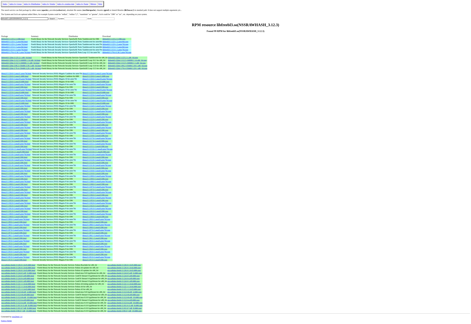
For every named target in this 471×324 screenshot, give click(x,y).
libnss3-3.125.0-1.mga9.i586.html (14, 98)
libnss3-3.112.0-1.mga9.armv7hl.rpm (96, 160)
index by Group (15, 4)
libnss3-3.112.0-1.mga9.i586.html (14, 163)
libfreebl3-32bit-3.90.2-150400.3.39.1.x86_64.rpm (127, 66)
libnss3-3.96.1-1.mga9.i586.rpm (94, 238)
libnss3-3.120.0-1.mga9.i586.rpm (95, 130)
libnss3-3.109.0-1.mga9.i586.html (14, 179)
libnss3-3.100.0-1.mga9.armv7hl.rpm (96, 214)
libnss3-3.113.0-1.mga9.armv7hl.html (15, 155)
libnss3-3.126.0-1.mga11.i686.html (14, 76)
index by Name (82, 4)
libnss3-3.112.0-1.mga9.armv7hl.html (15, 160)
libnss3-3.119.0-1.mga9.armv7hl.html (15, 133)
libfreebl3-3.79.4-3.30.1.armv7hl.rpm (116, 52)
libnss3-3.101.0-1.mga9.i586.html (14, 211)
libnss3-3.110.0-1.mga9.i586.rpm (95, 173)
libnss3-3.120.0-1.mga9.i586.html (14, 130)
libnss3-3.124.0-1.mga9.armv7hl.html (15, 106)
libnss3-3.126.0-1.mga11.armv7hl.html (16, 74)
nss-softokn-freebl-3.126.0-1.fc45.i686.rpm (124, 265)
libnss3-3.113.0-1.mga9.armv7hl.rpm (96, 155)
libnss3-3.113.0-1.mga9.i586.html (14, 157)
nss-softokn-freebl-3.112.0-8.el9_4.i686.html (18, 292)
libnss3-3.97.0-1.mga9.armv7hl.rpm (96, 230)
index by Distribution (32, 4)
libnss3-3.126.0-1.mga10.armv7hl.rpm (97, 79)
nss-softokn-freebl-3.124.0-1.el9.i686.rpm (123, 281)
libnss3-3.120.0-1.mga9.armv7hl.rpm (96, 128)
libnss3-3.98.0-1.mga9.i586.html (13, 227)
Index (5, 4)
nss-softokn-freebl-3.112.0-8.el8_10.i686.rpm (124, 297)
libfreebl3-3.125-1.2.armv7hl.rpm (115, 44)
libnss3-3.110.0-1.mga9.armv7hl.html (15, 171)
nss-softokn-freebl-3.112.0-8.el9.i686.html (17, 295)
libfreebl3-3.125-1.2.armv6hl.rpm (115, 42)
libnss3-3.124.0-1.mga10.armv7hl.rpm (97, 101)
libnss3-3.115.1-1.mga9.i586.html (14, 146)
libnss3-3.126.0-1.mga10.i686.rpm (95, 82)
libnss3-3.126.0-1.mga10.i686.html (14, 82)
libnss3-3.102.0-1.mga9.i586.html (14, 206)
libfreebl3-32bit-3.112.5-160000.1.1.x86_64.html (20, 63)
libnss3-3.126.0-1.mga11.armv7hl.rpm (97, 74)
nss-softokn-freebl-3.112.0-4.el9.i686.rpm (123, 300)
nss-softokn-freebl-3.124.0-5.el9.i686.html (17, 276)
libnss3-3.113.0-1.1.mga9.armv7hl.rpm (97, 149)
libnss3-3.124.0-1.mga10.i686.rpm (95, 103)
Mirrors (93, 4)
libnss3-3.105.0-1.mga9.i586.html (14, 200)
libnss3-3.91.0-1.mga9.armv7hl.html (15, 257)
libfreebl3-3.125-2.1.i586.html (13, 39)
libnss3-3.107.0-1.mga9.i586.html (14, 190)
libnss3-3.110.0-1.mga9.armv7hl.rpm (96, 171)
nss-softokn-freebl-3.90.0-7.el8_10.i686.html (18, 311)
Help (100, 4)
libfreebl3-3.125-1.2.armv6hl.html (14, 42)
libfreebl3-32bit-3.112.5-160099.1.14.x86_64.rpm (127, 60)
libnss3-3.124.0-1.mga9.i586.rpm (95, 109)
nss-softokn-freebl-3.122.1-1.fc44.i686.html (18, 284)
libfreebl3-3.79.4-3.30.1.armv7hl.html (16, 52)
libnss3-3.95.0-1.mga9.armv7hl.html (15, 241)
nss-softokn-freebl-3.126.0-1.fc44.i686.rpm (124, 268)
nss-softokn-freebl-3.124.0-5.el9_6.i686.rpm (124, 273)
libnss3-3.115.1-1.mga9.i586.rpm (95, 146)
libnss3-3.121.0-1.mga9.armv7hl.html (15, 122)
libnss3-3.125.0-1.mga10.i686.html (14, 92)
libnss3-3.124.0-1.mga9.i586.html (14, 109)
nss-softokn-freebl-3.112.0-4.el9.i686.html (17, 300)
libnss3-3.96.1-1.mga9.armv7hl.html (15, 236)
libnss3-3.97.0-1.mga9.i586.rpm (94, 233)
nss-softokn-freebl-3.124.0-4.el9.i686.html (17, 278)
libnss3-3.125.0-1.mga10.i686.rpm (95, 92)
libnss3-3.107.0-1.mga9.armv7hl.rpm (96, 187)
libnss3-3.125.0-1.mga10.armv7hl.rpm (97, 90)
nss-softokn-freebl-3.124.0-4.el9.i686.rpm (123, 278)
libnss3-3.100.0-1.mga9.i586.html (14, 217)
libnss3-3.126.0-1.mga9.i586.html (14, 87)
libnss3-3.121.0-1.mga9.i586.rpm (95, 125)
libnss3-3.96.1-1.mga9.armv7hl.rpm (96, 236)
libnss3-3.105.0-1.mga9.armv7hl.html (15, 198)
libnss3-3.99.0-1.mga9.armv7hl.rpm (96, 219)
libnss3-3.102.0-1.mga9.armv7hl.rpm (96, 203)
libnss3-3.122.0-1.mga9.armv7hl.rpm (96, 117)
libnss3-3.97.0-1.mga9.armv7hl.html (15, 230)
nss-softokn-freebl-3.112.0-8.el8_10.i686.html (19, 297)
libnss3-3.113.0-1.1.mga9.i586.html (15, 152)
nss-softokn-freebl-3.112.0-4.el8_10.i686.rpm (124, 303)
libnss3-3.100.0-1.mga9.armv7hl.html (15, 214)
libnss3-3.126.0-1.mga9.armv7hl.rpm (96, 84)
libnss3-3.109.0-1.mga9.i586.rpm (95, 179)
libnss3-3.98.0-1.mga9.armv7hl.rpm (96, 225)
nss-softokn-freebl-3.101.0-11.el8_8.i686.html (19, 305)
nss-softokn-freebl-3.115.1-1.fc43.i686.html (18, 289)
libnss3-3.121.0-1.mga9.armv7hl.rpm (96, 122)
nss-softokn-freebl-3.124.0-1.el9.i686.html (17, 281)
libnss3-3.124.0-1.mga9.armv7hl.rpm (96, 106)
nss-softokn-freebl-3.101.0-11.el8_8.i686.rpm (124, 305)
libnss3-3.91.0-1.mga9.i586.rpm (94, 260)
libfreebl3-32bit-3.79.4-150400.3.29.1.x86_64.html (21, 68)
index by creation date (65, 4)
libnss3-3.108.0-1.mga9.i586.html (14, 184)
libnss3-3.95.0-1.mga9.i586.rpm (94, 244)
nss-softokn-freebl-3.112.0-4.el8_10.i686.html (19, 303)
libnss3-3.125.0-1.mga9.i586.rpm (95, 98)
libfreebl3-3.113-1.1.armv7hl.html (14, 50)
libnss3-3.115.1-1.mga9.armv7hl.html (15, 144)
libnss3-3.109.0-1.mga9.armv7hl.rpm (96, 176)
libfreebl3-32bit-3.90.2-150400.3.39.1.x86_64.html (21, 66)
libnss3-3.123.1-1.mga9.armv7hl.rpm (96, 111)
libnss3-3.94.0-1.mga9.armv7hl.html (15, 246)
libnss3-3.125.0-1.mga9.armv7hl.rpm (96, 95)
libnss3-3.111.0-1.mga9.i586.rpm (95, 168)
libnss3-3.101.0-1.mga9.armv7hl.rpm (96, 209)
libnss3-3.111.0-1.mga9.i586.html (14, 168)
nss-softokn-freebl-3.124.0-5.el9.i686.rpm (123, 276)
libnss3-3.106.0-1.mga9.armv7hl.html (15, 192)
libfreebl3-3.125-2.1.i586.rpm (113, 39)
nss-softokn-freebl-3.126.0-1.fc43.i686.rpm (124, 270)
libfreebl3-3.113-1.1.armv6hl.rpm (115, 47)
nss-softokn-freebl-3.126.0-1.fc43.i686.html (18, 270)
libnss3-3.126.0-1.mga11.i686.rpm (95, 76)
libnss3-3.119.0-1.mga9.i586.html (14, 136)
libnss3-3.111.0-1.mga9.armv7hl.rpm (96, 165)
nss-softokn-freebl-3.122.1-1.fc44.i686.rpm (124, 284)
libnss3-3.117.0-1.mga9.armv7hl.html (15, 138)
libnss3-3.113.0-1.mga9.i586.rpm (95, 157)
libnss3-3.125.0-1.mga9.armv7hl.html (15, 95)
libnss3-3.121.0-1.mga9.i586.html (14, 125)
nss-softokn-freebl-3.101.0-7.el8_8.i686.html (18, 308)
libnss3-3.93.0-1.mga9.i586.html (13, 254)
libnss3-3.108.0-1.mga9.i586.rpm (95, 184)
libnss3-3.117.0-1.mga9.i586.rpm (95, 141)
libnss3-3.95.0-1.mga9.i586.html (13, 244)
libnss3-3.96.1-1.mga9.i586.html (13, 238)
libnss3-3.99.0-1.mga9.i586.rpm (94, 222)
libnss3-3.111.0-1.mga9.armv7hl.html (15, 165)
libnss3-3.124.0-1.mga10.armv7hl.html (16, 101)
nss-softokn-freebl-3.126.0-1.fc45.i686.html (18, 265)
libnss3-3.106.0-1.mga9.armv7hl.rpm (96, 192)
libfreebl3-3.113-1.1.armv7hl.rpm (115, 50)
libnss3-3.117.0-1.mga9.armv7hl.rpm (96, 138)
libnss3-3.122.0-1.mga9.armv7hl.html (15, 117)
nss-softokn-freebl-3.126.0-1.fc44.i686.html (18, 268)
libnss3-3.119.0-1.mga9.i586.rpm (95, 136)
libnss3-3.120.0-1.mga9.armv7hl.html (15, 128)
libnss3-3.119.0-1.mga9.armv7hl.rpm (96, 133)
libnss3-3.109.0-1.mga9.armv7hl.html (15, 176)
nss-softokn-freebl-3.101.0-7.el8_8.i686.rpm (124, 308)
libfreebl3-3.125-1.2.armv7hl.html (14, 44)
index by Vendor (48, 4)
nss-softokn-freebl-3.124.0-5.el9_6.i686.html (18, 273)
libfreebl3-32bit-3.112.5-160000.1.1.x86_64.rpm (127, 63)
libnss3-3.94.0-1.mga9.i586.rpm (94, 249)
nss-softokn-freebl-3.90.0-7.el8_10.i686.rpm (124, 311)
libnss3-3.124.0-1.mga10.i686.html (14, 103)
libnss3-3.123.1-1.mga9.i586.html (14, 114)
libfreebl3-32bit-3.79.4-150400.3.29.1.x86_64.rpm (127, 68)
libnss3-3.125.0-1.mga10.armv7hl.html (16, 90)
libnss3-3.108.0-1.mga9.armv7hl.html (15, 182)
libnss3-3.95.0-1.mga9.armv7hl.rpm (96, 241)
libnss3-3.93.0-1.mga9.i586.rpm (94, 254)
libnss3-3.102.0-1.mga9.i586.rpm (95, 206)
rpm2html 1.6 (17, 317)
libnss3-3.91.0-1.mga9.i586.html (13, 260)
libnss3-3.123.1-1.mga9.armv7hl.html (15, 111)
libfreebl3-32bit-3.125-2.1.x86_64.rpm (123, 58)
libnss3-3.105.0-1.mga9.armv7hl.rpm (96, 198)
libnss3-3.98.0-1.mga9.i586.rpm (94, 227)
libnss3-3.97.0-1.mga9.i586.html (13, 233)
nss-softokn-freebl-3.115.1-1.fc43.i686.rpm (124, 289)
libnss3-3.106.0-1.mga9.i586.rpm (95, 195)
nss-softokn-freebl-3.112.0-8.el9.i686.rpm (123, 295)
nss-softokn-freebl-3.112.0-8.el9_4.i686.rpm (124, 292)
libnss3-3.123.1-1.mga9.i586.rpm (95, 114)
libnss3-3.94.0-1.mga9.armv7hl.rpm (96, 246)
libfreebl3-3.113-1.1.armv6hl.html (14, 47)
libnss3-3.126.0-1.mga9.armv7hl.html (15, 84)
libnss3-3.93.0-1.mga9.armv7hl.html (15, 252)
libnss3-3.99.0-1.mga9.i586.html (13, 222)
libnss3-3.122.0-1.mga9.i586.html (14, 119)
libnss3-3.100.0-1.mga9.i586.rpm (95, 217)
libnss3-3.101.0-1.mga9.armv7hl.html (15, 209)
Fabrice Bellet (6, 321)
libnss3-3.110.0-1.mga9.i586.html (14, 173)
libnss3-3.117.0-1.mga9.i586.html (14, 141)
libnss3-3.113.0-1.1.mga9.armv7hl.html (16, 149)
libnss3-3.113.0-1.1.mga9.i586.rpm (96, 152)
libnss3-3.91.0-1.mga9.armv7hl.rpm (96, 257)
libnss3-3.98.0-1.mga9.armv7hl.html (15, 225)
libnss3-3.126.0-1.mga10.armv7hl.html (16, 79)
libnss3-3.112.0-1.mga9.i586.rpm (95, 163)
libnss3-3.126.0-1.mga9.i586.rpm (95, 87)
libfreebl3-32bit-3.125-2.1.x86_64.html (16, 58)
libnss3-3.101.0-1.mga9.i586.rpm (95, 211)
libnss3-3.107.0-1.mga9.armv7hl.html (15, 187)
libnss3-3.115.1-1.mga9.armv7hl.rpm (96, 144)
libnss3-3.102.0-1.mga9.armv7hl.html (15, 203)
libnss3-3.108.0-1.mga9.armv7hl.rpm (96, 182)
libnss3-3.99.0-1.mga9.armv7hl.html (15, 219)
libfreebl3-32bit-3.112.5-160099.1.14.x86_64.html (20, 60)
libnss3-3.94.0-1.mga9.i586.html (13, 249)
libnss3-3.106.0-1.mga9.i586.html (14, 195)
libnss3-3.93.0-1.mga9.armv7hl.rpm (96, 252)
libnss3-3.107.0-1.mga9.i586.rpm (95, 190)
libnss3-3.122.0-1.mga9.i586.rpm (95, 119)
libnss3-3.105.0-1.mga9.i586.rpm (95, 200)
